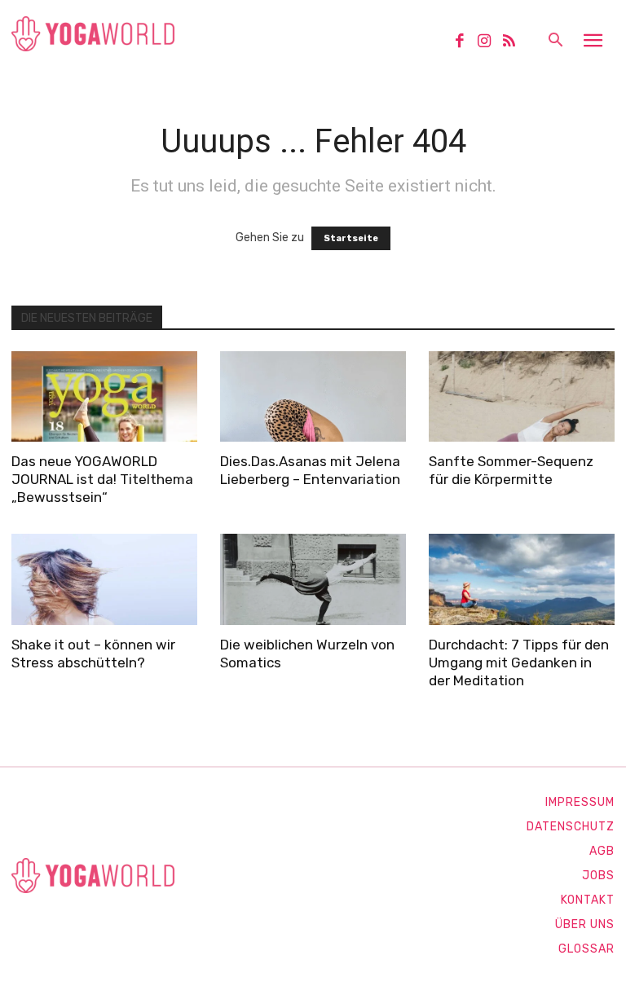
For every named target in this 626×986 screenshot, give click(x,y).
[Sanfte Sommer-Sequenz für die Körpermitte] (522, 396)
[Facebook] (465, 42)
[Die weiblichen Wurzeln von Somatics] (313, 579)
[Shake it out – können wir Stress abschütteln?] (104, 579)
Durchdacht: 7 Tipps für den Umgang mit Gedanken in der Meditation (519, 662)
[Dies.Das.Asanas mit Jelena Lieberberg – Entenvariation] (313, 396)
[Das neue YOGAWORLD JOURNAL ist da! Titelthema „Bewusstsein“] (104, 396)
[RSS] (515, 42)
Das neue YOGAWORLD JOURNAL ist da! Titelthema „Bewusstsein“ (102, 479)
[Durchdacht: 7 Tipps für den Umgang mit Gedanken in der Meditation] (522, 579)
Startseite (351, 238)
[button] (555, 41)
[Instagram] (490, 42)
